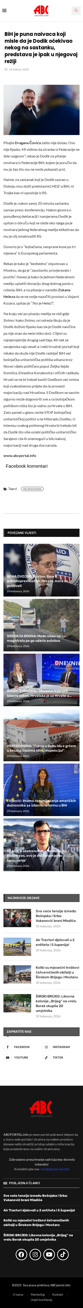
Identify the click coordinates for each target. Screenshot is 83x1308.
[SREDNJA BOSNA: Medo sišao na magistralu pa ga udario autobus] (41, 625)
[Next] (75, 533)
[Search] (76, 10)
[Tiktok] (63, 1254)
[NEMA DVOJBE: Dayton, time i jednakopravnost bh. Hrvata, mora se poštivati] (41, 570)
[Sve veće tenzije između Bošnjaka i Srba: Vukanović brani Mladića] (17, 918)
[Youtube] (49, 1254)
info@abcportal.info (55, 1169)
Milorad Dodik (32, 489)
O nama (18, 1294)
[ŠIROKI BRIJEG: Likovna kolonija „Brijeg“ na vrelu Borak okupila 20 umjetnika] (17, 1003)
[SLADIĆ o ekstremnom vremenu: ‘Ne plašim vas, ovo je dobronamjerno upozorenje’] (41, 844)
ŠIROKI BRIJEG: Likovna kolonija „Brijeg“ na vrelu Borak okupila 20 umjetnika (56, 1003)
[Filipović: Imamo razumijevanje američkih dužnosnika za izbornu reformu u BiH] (41, 790)
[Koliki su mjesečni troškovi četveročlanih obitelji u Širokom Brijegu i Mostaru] (17, 974)
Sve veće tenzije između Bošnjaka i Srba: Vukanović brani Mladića (56, 916)
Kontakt (57, 1294)
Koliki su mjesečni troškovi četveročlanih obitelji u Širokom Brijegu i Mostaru (57, 972)
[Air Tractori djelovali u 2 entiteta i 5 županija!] (17, 947)
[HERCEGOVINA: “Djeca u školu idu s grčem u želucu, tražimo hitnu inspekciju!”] (41, 734)
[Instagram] (35, 1254)
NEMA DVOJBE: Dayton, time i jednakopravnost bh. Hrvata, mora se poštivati (37, 581)
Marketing (38, 1294)
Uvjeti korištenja (41, 1300)
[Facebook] (21, 1254)
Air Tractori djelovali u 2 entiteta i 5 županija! (55, 942)
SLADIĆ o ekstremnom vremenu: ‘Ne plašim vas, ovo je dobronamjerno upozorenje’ (37, 855)
